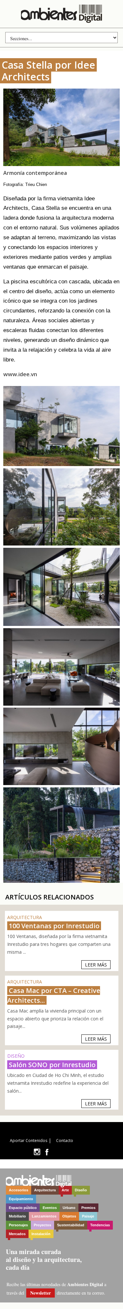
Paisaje (88, 1216)
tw (36, 1152)
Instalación (41, 1234)
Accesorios (18, 1190)
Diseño (81, 1190)
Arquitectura (45, 1190)
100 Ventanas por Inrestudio (54, 925)
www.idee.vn (20, 374)
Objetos (69, 1216)
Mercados (17, 1234)
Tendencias (100, 1225)
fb (47, 1152)
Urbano (69, 1208)
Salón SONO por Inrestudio (52, 1064)
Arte (65, 1190)
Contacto (64, 1140)
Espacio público (23, 1208)
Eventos (50, 1208)
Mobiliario (17, 1216)
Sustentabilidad (70, 1225)
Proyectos (42, 1225)
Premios (88, 1208)
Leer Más (96, 965)
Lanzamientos (44, 1216)
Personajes (18, 1225)
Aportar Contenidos (28, 1140)
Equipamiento (21, 1199)
